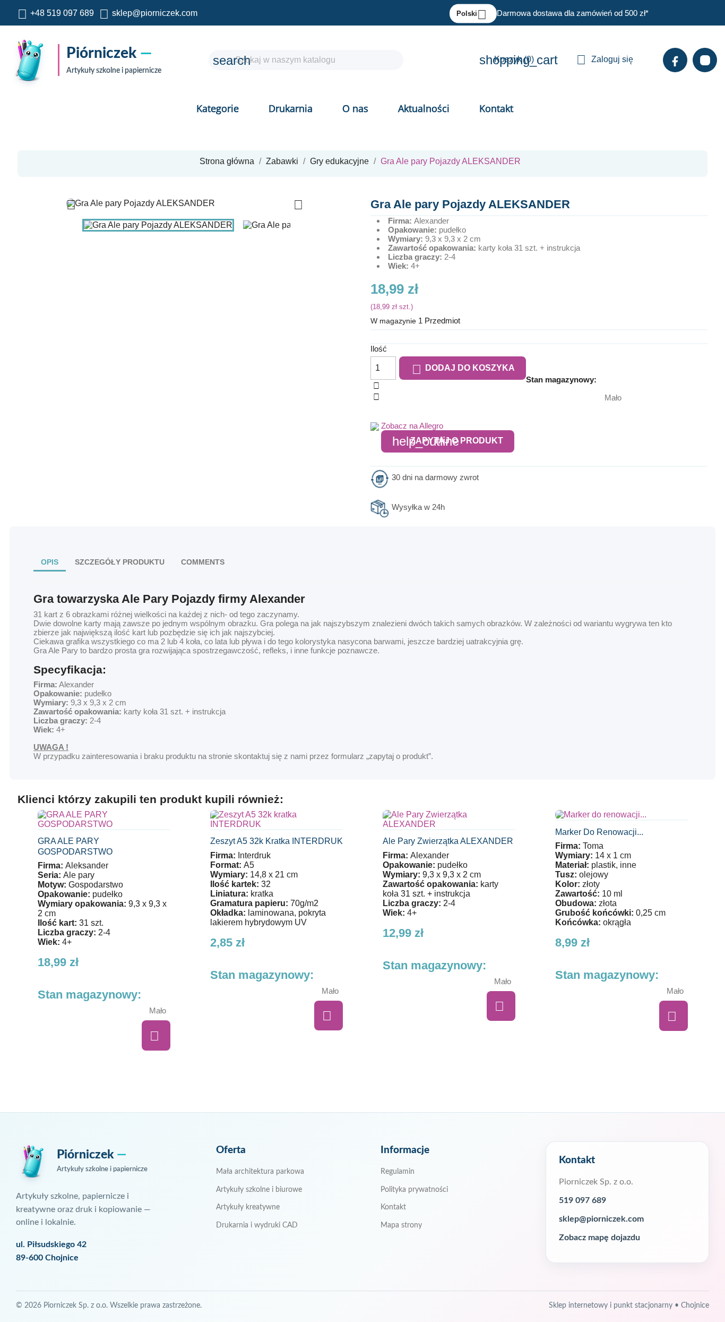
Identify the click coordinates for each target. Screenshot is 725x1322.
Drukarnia (291, 108)
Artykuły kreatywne (248, 1207)
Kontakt (496, 108)
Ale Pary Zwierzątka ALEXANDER (448, 841)
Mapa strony (401, 1225)
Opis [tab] (49, 562)
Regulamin (398, 1171)
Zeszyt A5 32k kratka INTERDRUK (276, 841)
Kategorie (217, 108)
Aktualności (424, 108)
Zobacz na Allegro (412, 425)
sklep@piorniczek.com (154, 13)
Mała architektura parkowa (260, 1171)
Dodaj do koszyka (463, 369)
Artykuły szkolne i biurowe (259, 1189)
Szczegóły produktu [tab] (120, 562)
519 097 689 (582, 1201)
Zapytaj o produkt (447, 441)
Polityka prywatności (414, 1189)
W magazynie (393, 321)
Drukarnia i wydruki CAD (257, 1225)
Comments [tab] (203, 562)
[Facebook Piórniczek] (675, 60)
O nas (355, 108)
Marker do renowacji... (599, 832)
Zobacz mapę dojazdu (599, 1238)
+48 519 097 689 (62, 13)
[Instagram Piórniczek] (705, 60)
